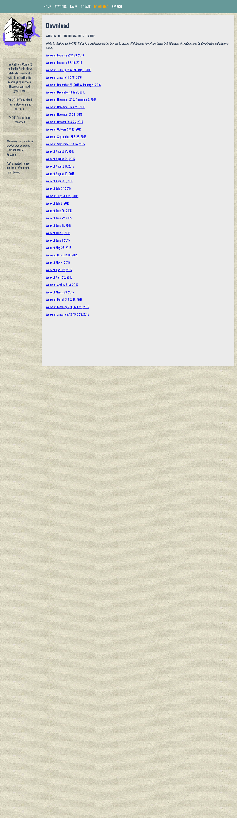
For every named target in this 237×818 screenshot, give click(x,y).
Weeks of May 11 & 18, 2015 (62, 255)
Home (47, 6)
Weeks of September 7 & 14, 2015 (65, 144)
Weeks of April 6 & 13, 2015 (62, 285)
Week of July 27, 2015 (58, 188)
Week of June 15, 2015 (58, 225)
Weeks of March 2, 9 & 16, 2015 (64, 299)
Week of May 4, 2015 (58, 262)
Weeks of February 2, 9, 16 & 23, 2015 (67, 307)
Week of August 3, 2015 (59, 181)
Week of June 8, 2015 (58, 233)
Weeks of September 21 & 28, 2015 (66, 136)
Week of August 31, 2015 (60, 151)
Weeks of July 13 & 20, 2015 (62, 196)
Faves (73, 6)
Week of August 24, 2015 (60, 159)
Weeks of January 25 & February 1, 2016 (68, 70)
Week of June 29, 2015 (59, 210)
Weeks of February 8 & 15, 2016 (64, 62)
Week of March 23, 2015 (60, 292)
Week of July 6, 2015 (57, 203)
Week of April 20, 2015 (59, 277)
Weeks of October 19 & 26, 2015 (64, 122)
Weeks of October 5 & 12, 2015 (63, 129)
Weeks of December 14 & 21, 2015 (65, 92)
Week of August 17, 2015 (60, 166)
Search (117, 6)
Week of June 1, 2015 (58, 240)
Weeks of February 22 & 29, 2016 (65, 55)
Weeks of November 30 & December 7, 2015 (71, 99)
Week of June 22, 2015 (59, 218)
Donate (86, 6)
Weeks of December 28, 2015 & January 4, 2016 (73, 85)
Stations (60, 6)
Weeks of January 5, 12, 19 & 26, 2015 (67, 314)
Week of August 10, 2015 (60, 173)
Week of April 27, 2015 (59, 270)
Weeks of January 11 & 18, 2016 (64, 77)
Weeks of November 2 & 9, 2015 (64, 114)
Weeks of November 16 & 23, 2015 (65, 107)
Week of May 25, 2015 (58, 248)
